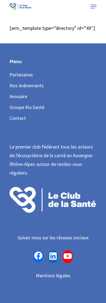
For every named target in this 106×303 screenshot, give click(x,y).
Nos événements (27, 85)
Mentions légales (53, 275)
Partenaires (21, 75)
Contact (18, 118)
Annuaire (18, 96)
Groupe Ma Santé (27, 107)
